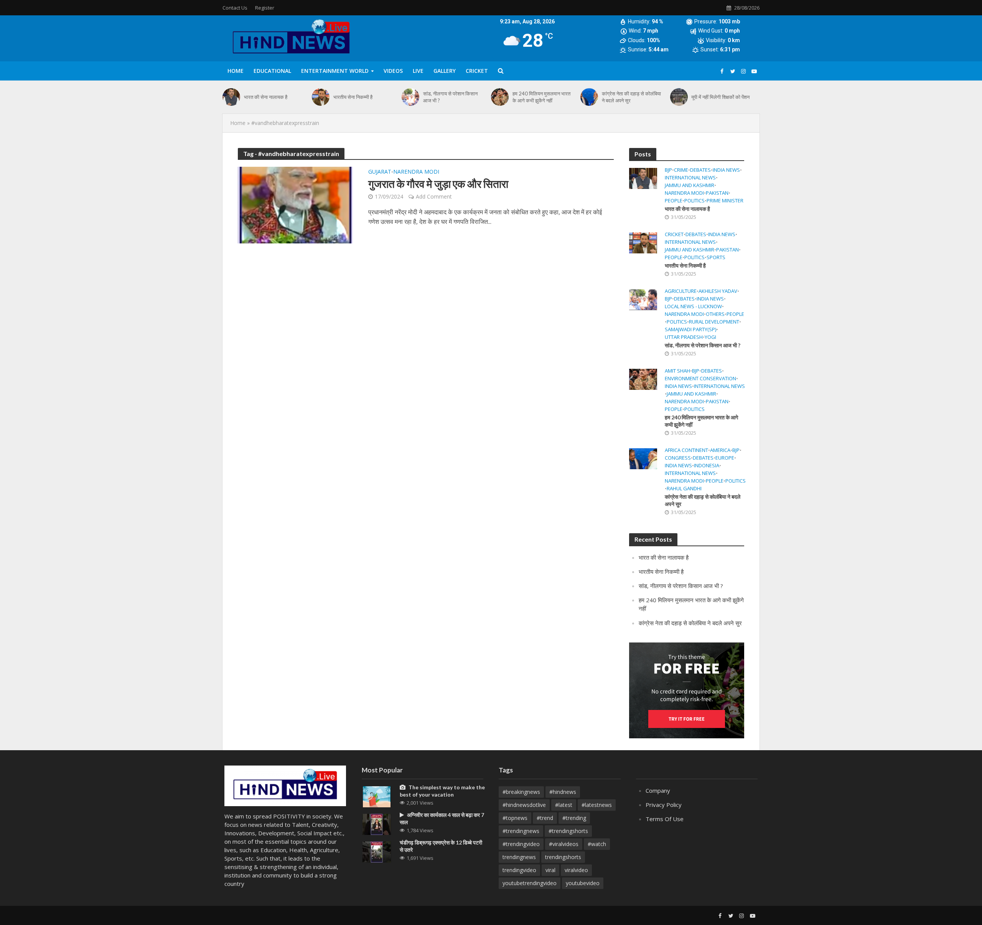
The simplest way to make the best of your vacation (442, 791)
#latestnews (597, 804)
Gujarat (379, 172)
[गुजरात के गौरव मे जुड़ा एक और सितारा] (295, 204)
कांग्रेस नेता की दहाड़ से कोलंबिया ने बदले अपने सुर (631, 97)
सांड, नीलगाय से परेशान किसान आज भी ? (450, 97)
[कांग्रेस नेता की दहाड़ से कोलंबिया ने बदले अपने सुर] (589, 97)
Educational (272, 70)
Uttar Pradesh (684, 337)
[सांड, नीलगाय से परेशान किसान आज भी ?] (410, 97)
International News (690, 177)
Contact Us (234, 7)
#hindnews (562, 791)
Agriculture (681, 291)
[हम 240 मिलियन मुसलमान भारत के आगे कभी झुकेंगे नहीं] (500, 97)
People (673, 200)
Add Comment (434, 196)
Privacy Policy (664, 804)
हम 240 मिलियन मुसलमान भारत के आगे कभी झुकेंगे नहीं (541, 97)
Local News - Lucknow (693, 306)
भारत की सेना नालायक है (265, 97)
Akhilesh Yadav (718, 291)
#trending (574, 817)
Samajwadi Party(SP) (690, 329)
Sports (716, 257)
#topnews (515, 817)
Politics (694, 200)
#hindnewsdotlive (524, 804)
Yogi (710, 337)
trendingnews (519, 857)
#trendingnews (521, 831)
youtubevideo (583, 883)
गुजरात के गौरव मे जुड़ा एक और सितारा (438, 183)
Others (715, 314)
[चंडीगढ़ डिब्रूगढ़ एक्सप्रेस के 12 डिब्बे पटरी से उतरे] (376, 851)
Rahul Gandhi (684, 488)
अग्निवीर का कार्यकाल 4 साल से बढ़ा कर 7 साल (442, 818)
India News (726, 170)
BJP (668, 170)
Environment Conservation (700, 378)
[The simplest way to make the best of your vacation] (376, 796)
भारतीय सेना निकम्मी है (352, 97)
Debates (700, 170)
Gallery (444, 70)
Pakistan (717, 193)
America (720, 450)
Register (264, 7)
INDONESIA (706, 465)
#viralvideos (563, 844)
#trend (545, 817)
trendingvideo (519, 870)
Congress (678, 458)
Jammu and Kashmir (689, 185)
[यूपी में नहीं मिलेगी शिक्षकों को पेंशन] (679, 97)
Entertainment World (335, 70)
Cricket (477, 70)
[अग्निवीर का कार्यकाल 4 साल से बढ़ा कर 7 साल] (376, 824)
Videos (393, 70)
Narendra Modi (416, 172)
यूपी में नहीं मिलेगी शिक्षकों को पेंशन (720, 97)
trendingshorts (563, 857)
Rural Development (714, 322)
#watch (597, 844)
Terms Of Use (665, 819)
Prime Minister (725, 200)
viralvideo (576, 870)
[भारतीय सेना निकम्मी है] (321, 97)
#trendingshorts (568, 831)
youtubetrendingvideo (530, 883)
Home (235, 70)
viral (550, 870)
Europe (724, 458)
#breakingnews (521, 791)
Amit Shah (677, 371)
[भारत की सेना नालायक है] (231, 97)
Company (658, 790)
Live (418, 70)
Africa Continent (686, 450)
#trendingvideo (521, 844)
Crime (681, 170)
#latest (563, 804)
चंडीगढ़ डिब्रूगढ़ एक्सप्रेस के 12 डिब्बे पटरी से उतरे (441, 846)
